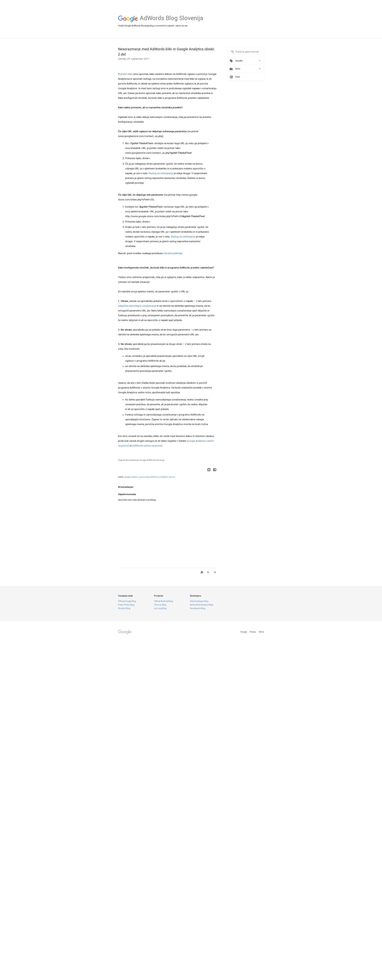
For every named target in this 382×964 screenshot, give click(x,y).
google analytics (131, 477)
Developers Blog (197, 608)
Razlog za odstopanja (161, 173)
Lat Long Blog (160, 608)
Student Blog (124, 608)
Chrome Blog (160, 605)
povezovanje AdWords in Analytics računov (157, 477)
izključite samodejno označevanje (137, 305)
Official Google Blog (127, 601)
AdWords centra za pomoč (147, 445)
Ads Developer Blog (199, 601)
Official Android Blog (163, 601)
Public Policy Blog (126, 605)
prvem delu (126, 74)
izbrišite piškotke (172, 253)
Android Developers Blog (201, 605)
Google (243, 632)
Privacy (253, 632)
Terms (261, 632)
